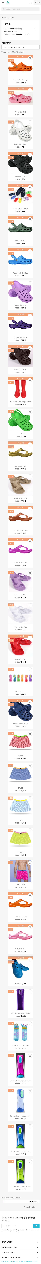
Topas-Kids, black (20, 176)
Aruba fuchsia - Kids (20, 563)
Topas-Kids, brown (20, 369)
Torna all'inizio (30, 1207)
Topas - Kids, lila (20, 305)
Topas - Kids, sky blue (20, 273)
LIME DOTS (20, 852)
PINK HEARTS (20, 884)
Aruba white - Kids (20, 627)
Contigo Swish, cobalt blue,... (21, 1151)
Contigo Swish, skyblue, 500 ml (20, 1116)
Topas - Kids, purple (20, 337)
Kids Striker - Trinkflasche (20, 1045)
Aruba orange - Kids (20, 917)
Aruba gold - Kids (20, 466)
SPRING (20, 820)
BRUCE (20, 788)
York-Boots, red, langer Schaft (20, 402)
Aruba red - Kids (20, 659)
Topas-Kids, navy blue (20, 724)
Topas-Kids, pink (20, 112)
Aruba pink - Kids (20, 949)
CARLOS (20, 756)
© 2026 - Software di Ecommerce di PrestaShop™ (19, 1261)
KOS (20, 981)
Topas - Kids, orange (20, 80)
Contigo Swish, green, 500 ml (21, 1187)
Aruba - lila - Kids (20, 595)
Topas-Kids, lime (20, 434)
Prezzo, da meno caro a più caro (20, 47)
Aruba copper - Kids (20, 530)
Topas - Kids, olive (20, 241)
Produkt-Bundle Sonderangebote (16, 34)
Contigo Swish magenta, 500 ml (20, 1081)
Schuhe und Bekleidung (12, 29)
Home (7, 24)
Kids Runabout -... (21, 691)
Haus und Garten (10, 31)
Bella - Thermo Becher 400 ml (20, 1013)
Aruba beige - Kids (20, 498)
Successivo (34, 1201)
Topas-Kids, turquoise (20, 209)
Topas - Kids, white (20, 144)
